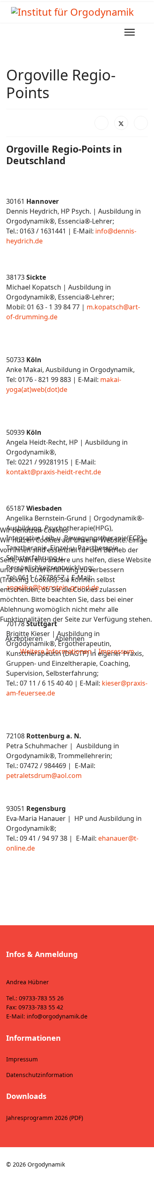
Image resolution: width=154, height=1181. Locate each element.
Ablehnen (70, 638)
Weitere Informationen (56, 651)
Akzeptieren (24, 638)
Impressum (116, 651)
